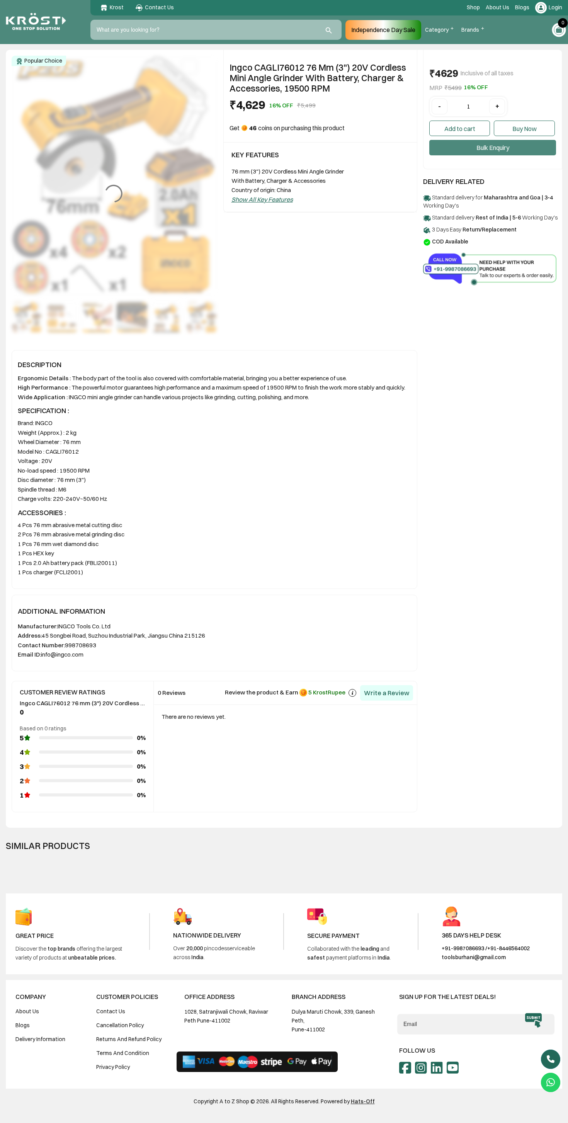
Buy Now (524, 129)
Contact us (110, 1011)
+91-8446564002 (508, 948)
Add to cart (459, 129)
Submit (533, 1020)
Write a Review (386, 693)
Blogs (522, 7)
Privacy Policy (113, 1067)
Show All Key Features (262, 199)
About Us (497, 7)
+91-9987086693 (463, 948)
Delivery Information (40, 1039)
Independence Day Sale (383, 30)
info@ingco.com (62, 654)
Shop (473, 7)
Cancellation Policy (120, 1025)
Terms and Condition (122, 1053)
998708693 (80, 645)
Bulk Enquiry (492, 147)
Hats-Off (363, 1101)
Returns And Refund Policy (129, 1039)
